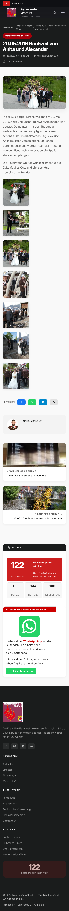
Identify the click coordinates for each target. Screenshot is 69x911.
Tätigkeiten (9, 775)
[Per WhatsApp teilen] (32, 402)
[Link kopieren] (54, 402)
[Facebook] (6, 746)
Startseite (8, 27)
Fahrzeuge (9, 797)
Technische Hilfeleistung (17, 809)
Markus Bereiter (15, 61)
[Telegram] (23, 746)
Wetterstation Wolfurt (15, 854)
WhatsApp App (32, 641)
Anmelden (39, 904)
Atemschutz (10, 803)
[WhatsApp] (31, 746)
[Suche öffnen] (54, 12)
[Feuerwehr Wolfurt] (11, 12)
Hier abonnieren (23, 671)
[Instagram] (14, 746)
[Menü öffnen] (62, 12)
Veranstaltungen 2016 (24, 27)
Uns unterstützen (13, 848)
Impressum (9, 904)
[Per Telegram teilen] (43, 402)
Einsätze (8, 769)
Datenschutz (24, 904)
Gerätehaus (9, 820)
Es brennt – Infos (12, 842)
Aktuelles (8, 764)
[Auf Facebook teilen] (21, 402)
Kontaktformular (12, 837)
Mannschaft (10, 781)
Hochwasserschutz (14, 814)
